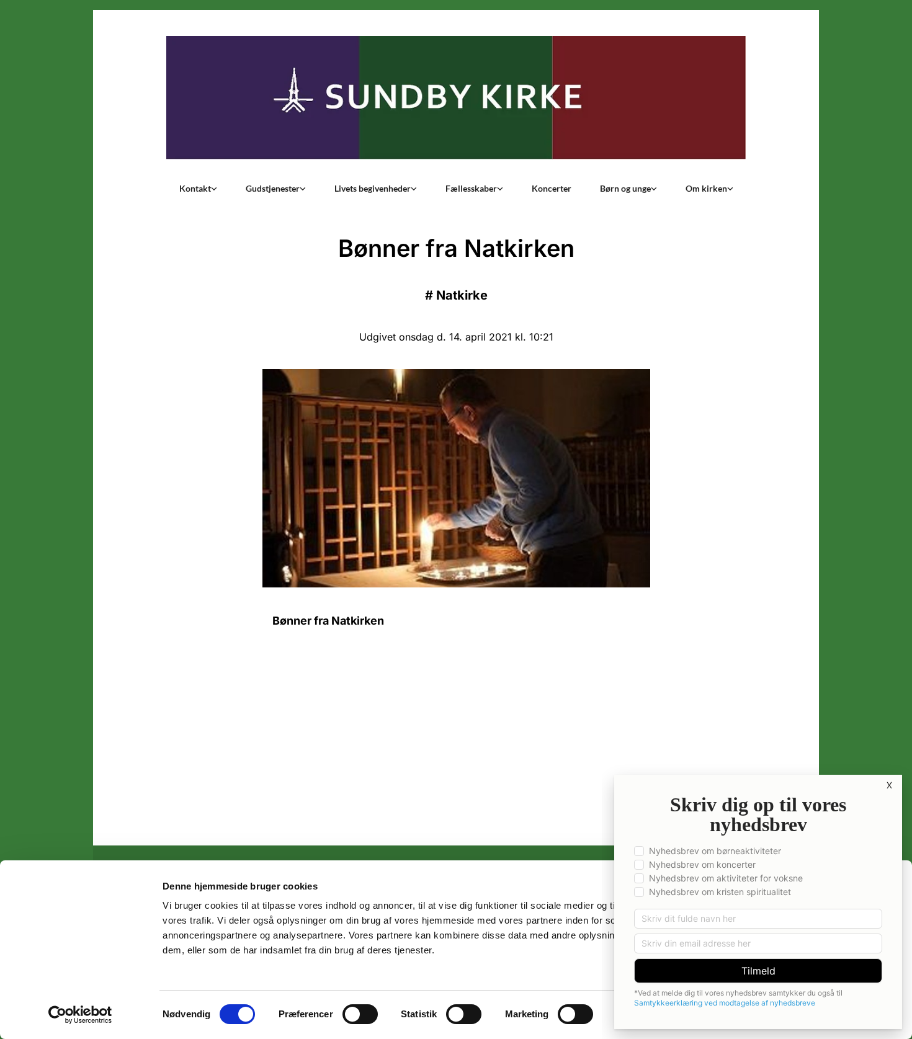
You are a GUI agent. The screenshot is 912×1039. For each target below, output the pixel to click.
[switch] (360, 1014)
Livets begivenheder (372, 188)
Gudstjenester (273, 188)
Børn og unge (625, 188)
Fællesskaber (471, 188)
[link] (198, 188)
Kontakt (195, 188)
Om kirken (706, 188)
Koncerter (551, 188)
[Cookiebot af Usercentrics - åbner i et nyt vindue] (80, 1015)
